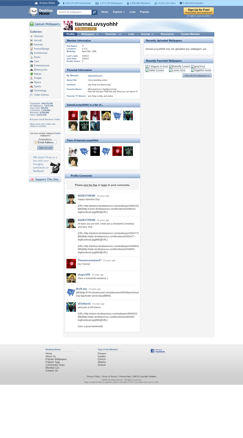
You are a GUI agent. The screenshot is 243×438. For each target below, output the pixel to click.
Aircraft (38, 40)
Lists (133, 11)
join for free (90, 185)
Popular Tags (53, 362)
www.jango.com (95, 75)
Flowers (102, 353)
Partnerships (125, 376)
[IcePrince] (117, 115)
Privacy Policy (93, 376)
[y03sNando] (128, 115)
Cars (36, 61)
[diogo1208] (106, 115)
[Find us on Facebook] (158, 352)
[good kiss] (198, 66)
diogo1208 (84, 274)
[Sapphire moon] (201, 70)
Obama (102, 362)
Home (104, 11)
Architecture (40, 53)
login (104, 185)
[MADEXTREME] (84, 115)
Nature (37, 73)
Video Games (41, 94)
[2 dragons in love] (156, 66)
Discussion (167, 34)
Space (37, 82)
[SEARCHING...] (95, 151)
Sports (37, 86)
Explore (117, 11)
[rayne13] (84, 151)
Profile (70, 34)
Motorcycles (40, 69)
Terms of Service (110, 376)
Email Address (45, 139)
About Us (51, 356)
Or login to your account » (199, 16)
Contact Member (190, 34)
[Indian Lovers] (154, 70)
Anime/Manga (41, 48)
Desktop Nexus (115, 380)
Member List (52, 367)
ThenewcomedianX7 (90, 260)
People (38, 78)
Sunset (102, 364)
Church (102, 359)
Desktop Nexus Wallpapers (40, 11)
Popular (144, 11)
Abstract (38, 36)
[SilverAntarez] (73, 126)
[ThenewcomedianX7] (73, 115)
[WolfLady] (106, 151)
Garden (102, 356)
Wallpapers (90, 34)
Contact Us (52, 370)
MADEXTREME (86, 195)
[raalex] (84, 126)
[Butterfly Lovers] (179, 66)
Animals (38, 44)
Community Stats (55, 364)
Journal (147, 34)
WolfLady (81, 288)
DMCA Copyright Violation (144, 376)
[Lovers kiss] (177, 70)
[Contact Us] (46, 172)
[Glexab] (95, 115)
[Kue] (95, 126)
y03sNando (84, 303)
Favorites (113, 34)
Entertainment (41, 65)
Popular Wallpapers (56, 359)
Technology (40, 90)
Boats (37, 57)
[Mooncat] (73, 151)
